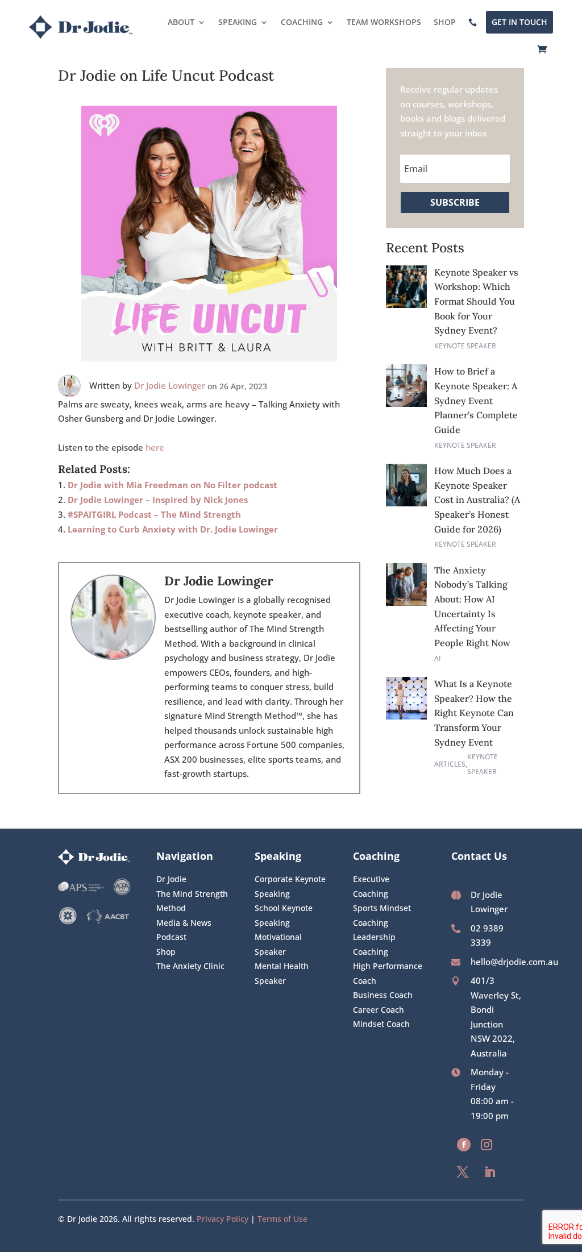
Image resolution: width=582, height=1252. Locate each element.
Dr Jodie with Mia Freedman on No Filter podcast (172, 484)
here (155, 447)
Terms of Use (282, 1218)
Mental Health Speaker (282, 973)
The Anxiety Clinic (190, 965)
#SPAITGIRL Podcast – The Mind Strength (154, 514)
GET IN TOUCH (519, 21)
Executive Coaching (371, 886)
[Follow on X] (462, 1172)
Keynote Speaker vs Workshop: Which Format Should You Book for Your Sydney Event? (476, 301)
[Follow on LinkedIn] (490, 1172)
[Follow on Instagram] (486, 1144)
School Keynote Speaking (284, 915)
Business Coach (383, 994)
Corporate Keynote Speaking (290, 886)
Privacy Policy (222, 1218)
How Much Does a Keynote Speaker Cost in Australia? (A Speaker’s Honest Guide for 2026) (477, 499)
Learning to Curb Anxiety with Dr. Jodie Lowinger (173, 529)
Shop (445, 21)
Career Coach (378, 1009)
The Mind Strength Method (192, 901)
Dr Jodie (171, 879)
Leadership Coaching (374, 944)
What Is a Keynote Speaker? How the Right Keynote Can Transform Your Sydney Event (474, 712)
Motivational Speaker (278, 944)
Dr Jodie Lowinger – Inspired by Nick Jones (158, 499)
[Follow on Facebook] (464, 1144)
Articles (449, 764)
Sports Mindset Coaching (382, 915)
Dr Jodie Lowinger (169, 385)
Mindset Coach (381, 1023)
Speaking (237, 21)
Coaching (302, 21)
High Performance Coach (387, 973)
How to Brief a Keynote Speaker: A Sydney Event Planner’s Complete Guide (476, 400)
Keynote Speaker (465, 346)
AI (437, 658)
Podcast (171, 936)
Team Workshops (384, 21)
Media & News (183, 922)
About (181, 21)
